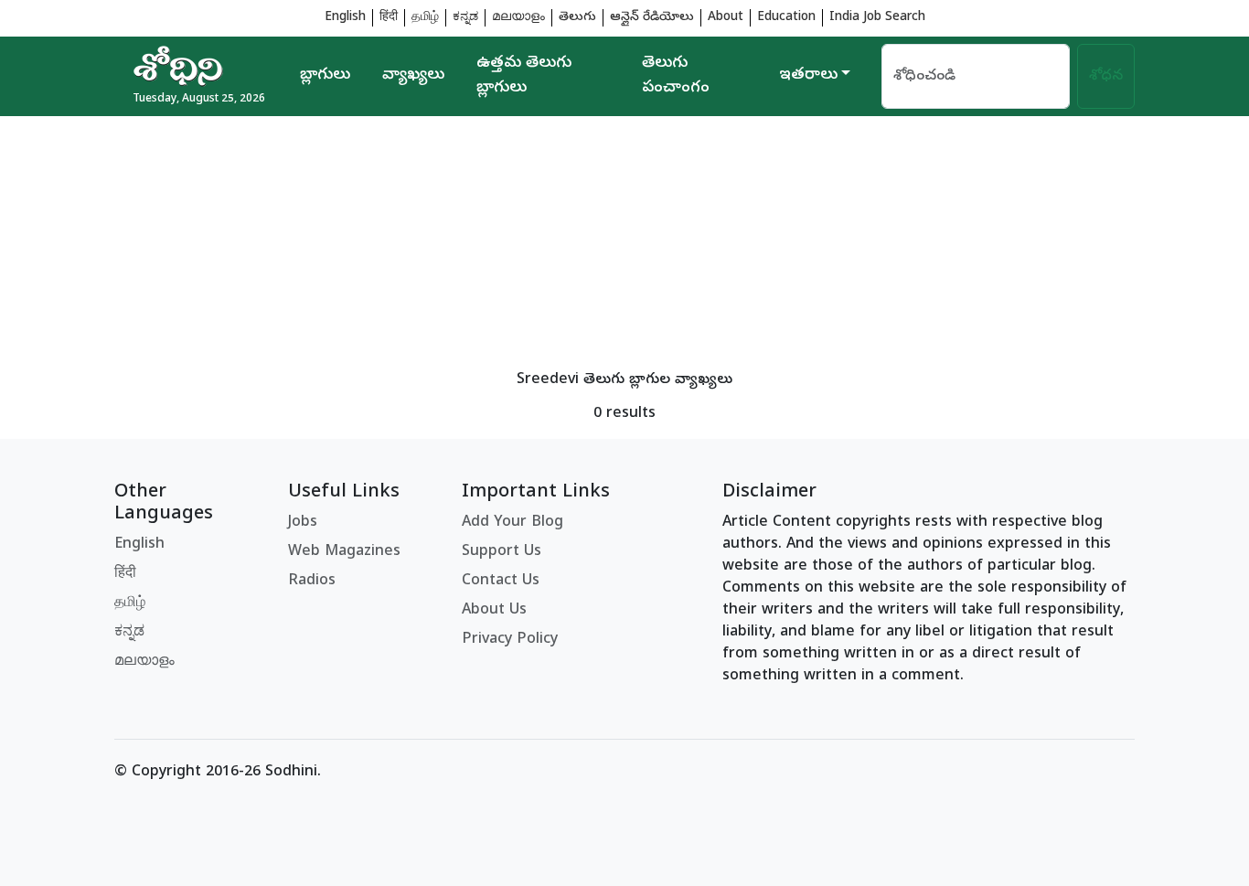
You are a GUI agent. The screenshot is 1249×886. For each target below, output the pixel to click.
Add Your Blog (512, 523)
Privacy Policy (510, 640)
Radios (312, 581)
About (725, 18)
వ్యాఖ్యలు (413, 76)
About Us (494, 611)
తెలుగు (577, 18)
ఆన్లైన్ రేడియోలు (652, 18)
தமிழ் (425, 18)
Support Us (501, 552)
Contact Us (500, 581)
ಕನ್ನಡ (465, 18)
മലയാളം (518, 18)
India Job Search (877, 18)
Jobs (302, 523)
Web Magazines (344, 552)
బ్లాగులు (325, 76)
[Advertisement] (624, 244)
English (345, 18)
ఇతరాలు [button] (808, 76)
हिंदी (388, 18)
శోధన (1106, 77)
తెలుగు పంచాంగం (676, 76)
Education (786, 18)
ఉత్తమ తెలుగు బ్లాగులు (523, 76)
